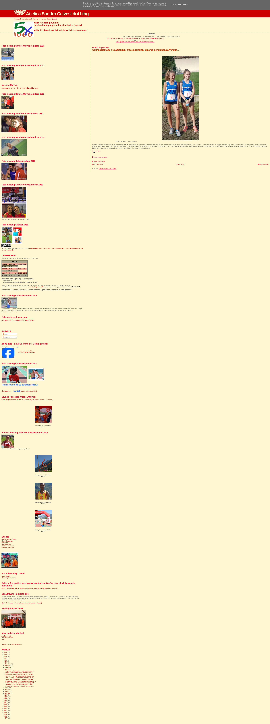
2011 (5, 710)
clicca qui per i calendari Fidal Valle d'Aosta (17, 320)
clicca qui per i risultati (25, 351)
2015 (5, 703)
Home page (180, 164)
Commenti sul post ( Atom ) (108, 169)
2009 (5, 714)
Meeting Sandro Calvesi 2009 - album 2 (43, 475)
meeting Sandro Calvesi (8, 539)
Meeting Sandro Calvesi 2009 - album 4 (43, 530)
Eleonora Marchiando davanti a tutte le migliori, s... (19, 686)
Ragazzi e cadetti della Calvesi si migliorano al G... (19, 672)
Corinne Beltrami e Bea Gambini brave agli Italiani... (19, 677)
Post (5, 334)
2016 (5, 701)
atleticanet (4, 542)
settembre (8, 667)
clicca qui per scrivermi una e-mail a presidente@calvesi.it (135, 42)
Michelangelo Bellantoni (8, 578)
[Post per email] (93, 152)
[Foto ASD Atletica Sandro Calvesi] (8, 358)
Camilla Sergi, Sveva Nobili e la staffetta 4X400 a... (19, 679)
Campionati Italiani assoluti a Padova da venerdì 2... (19, 671)
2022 (5, 658)
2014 (5, 704)
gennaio (7, 693)
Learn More (176, 5)
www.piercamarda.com (9, 312)
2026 (5, 652)
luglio (6, 688)
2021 (5, 660)
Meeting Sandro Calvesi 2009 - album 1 (43, 426)
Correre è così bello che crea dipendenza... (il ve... (19, 684)
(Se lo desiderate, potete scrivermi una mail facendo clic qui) (21, 603)
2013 (5, 706)
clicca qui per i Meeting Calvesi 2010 (19, 391)
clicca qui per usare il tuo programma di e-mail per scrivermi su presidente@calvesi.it (135, 38)
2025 (5, 654)
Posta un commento (98, 161)
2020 (5, 662)
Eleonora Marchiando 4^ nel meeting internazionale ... (20, 681)
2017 (5, 699)
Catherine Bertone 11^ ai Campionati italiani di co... (19, 676)
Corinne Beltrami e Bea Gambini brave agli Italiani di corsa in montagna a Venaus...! (135, 50)
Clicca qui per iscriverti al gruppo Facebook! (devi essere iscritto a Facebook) (27, 399)
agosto (7, 669)
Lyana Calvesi (5, 576)
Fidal (2, 639)
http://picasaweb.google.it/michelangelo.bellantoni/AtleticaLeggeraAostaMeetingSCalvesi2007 (30, 588)
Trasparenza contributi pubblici (11, 644)
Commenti (7, 337)
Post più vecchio (263, 164)
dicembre (8, 664)
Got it (185, 5)
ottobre (7, 665)
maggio (7, 691)
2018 (5, 697)
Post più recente (97, 164)
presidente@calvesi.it (35, 287)
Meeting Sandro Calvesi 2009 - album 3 (43, 503)
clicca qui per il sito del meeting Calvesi (19, 88)
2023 (5, 656)
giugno (7, 689)
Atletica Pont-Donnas (7, 546)
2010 (5, 712)
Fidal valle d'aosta (6, 541)
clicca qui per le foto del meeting (10, 347)
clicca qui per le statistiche (26, 352)
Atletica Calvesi (6, 636)
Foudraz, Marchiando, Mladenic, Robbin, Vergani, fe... (20, 682)
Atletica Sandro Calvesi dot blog (57, 13)
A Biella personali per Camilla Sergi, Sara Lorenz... (19, 674)
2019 (5, 695)
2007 (5, 718)
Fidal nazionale (6, 544)
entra (55, 19)
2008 (5, 716)
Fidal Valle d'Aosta (7, 637)
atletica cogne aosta (7, 547)
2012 (5, 708)
